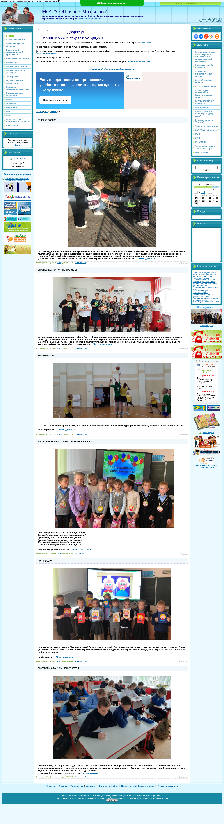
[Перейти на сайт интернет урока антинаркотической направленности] (206, 451)
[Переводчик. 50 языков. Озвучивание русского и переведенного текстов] (17, 200)
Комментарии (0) (81, 263)
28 (210, 201)
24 (196, 201)
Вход (202, 3)
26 (203, 201)
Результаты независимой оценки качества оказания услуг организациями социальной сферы (206, 300)
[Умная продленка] (17, 191)
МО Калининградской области (204, 280)
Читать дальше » (146, 258)
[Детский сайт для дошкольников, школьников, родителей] (17, 249)
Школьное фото (206, 326)
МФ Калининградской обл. (203, 291)
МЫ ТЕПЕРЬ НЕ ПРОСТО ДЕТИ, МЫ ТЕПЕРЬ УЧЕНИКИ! (65, 441)
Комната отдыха (146, 786)
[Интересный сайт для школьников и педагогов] (17, 238)
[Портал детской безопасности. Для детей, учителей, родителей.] (206, 441)
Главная (39, 112)
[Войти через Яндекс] (206, 36)
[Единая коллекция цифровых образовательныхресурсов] (24, 214)
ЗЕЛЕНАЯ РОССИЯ (47, 120)
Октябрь (53, 112)
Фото (115, 786)
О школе (63, 786)
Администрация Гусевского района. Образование (203, 295)
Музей (133, 786)
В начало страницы (168, 786)
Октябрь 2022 (206, 184)
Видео (124, 786)
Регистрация (191, 3)
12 (203, 195)
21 (210, 198)
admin (59, 263)
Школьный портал (200, 285)
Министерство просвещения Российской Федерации (204, 277)
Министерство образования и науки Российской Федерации (204, 273)
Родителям (104, 786)
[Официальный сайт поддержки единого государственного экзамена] (17, 227)
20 (206, 198)
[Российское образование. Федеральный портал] (10, 215)
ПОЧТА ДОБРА (45, 561)
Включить (40, 1)
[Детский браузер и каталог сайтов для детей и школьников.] (10, 221)
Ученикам (91, 786)
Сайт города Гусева (200, 293)
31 (196, 204)
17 (196, 198)
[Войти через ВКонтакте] (201, 36)
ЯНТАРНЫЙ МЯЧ (46, 355)
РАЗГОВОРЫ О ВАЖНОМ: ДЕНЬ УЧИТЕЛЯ (58, 668)
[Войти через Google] (211, 36)
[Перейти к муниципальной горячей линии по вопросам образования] (206, 358)
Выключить (32, 1)
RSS (220, 21)
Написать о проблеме (55, 100)
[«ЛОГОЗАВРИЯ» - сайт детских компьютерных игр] (199, 410)
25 (199, 201)
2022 (46, 112)
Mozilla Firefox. (145, 43)
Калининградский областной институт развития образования (205, 282)
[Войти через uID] (196, 36)
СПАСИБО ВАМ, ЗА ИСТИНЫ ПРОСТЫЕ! (57, 270)
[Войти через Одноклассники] (217, 36)
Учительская (76, 786)
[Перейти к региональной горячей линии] (206, 336)
